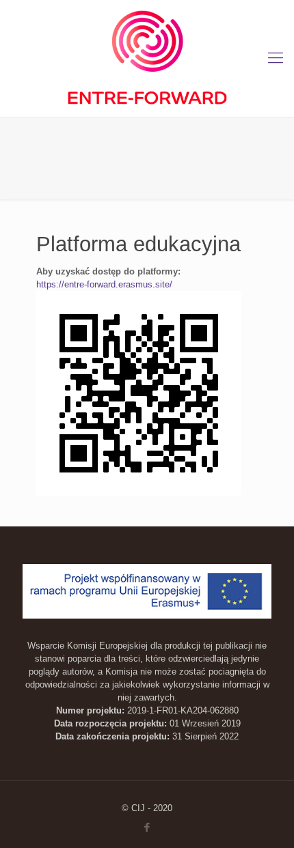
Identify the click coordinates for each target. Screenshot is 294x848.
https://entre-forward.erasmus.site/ (104, 284)
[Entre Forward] (147, 58)
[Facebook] (147, 827)
